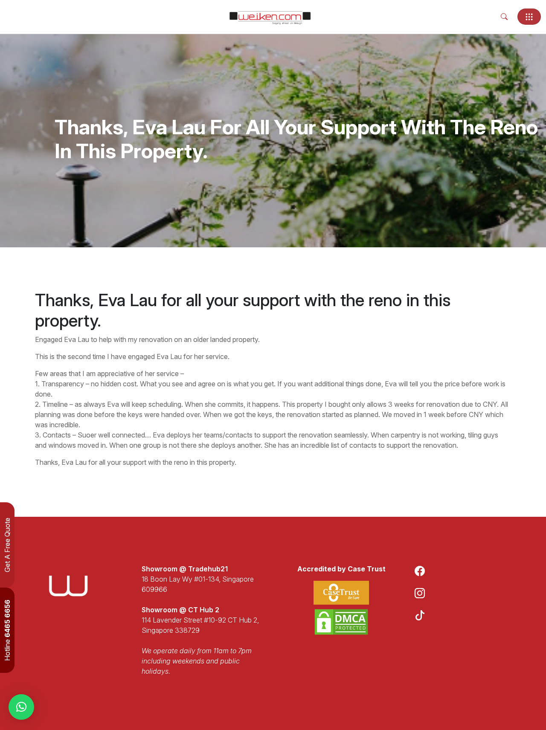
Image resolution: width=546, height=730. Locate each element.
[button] (21, 707)
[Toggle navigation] (529, 17)
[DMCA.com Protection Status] (341, 622)
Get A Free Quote (7, 545)
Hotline (7, 630)
